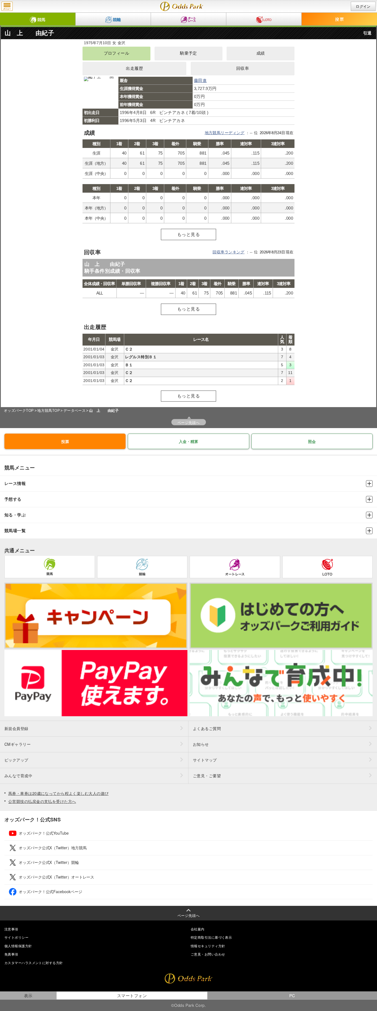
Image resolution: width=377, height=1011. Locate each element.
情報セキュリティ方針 (208, 945)
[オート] (188, 19)
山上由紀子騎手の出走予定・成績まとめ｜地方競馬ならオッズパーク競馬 (181, 6)
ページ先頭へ (188, 422)
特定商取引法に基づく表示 (211, 937)
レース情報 (15, 483)
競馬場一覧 (15, 531)
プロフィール (116, 53)
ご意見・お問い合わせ (208, 954)
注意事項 (11, 929)
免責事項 (11, 954)
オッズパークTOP (19, 410)
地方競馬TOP (48, 410)
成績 (260, 53)
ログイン (363, 6)
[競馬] (37, 19)
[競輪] (113, 19)
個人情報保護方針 (18, 945)
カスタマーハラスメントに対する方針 (33, 962)
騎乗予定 (188, 53)
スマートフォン (132, 995)
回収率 (242, 68)
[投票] (339, 19)
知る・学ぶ (15, 515)
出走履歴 (134, 68)
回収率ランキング (229, 252)
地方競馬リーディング (225, 133)
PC (292, 995)
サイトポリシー (16, 937)
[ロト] (263, 19)
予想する (13, 499)
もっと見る (188, 234)
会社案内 (198, 929)
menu (7, 6)
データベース (74, 410)
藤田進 (200, 80)
